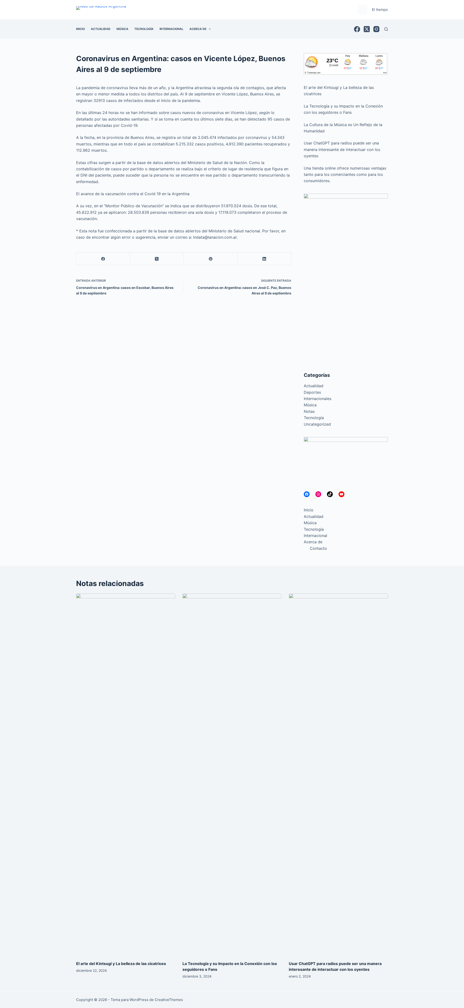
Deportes (312, 392)
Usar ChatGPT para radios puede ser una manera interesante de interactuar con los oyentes (342, 149)
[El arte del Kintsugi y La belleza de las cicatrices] (125, 774)
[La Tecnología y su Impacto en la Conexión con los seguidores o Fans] (232, 774)
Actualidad (100, 29)
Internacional (171, 29)
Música (122, 29)
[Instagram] (376, 29)
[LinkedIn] (264, 259)
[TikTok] (330, 494)
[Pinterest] (211, 259)
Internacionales (317, 398)
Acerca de (197, 29)
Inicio (80, 29)
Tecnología (143, 29)
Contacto (318, 548)
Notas (309, 411)
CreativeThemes (169, 999)
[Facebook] (357, 29)
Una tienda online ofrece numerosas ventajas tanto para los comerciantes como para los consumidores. (345, 174)
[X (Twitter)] (367, 29)
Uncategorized (317, 424)
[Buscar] (386, 29)
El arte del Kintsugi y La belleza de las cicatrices (121, 963)
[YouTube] (341, 494)
